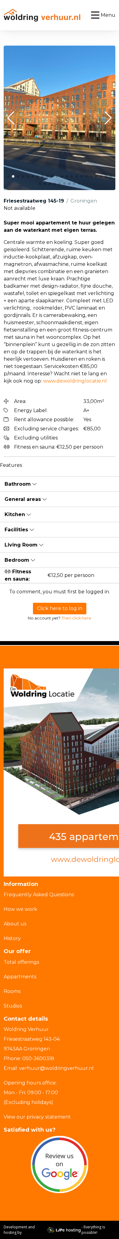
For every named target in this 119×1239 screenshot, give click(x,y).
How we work (20, 909)
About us (15, 924)
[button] (11, 118)
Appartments (20, 977)
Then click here (76, 618)
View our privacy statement (37, 1117)
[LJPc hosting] (64, 1230)
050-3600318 (38, 1058)
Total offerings (21, 962)
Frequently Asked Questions (39, 894)
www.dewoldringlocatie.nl (75, 381)
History (12, 938)
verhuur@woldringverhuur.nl (56, 1068)
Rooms (12, 991)
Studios (13, 1006)
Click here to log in (59, 608)
